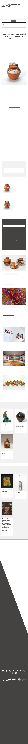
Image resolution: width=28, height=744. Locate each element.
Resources (19, 20)
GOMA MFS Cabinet (13, 107)
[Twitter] (6, 245)
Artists (13, 16)
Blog (16, 702)
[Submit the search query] (2, 25)
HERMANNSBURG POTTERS (11, 42)
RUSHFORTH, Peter (20, 427)
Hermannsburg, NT (6, 148)
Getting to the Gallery (9, 733)
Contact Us (6, 737)
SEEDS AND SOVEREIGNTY (8, 305)
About (16, 704)
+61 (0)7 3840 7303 (8, 735)
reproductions (22, 548)
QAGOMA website (6, 704)
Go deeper (22, 16)
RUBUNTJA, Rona (12, 46)
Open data (4, 702)
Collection (10, 10)
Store (3, 706)
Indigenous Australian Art (8, 113)
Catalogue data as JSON (9, 238)
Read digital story (8, 281)
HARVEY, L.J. (5, 425)
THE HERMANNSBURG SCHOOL (9, 272)
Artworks (5, 16)
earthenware (5, 133)
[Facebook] (3, 245)
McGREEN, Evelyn (6, 529)
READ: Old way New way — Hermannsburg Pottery (12, 168)
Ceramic (4, 126)
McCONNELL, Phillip (7, 453)
